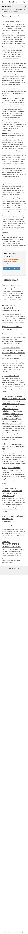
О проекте (10, 568)
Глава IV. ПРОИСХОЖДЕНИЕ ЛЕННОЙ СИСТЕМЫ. (11, 544)
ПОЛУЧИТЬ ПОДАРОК (11, 268)
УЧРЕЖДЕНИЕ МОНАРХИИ (8, 306)
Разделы (16, 568)
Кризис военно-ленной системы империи (12, 327)
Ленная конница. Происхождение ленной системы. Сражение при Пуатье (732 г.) (12, 492)
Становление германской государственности (13, 932)
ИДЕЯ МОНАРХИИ (10, 375)
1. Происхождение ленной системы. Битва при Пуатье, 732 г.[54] (14, 446)
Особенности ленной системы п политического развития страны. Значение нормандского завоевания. (13, 351)
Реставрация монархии (12, 285)
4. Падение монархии (11, 467)
